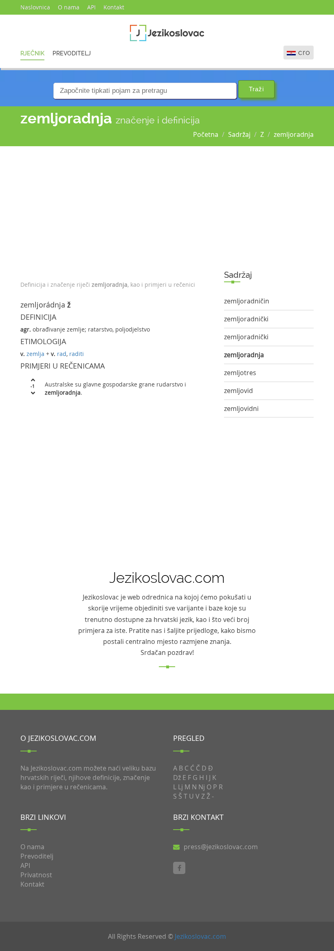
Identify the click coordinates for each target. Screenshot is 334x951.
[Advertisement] (116, 211)
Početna (205, 134)
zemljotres (240, 372)
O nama (68, 7)
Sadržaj (239, 134)
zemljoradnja (294, 134)
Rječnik (32, 53)
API (91, 7)
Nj (201, 786)
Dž (177, 777)
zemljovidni (241, 408)
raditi (76, 354)
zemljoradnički (246, 318)
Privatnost (36, 874)
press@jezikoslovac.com (221, 846)
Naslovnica (35, 7)
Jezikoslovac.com (200, 936)
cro (304, 52)
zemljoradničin (246, 301)
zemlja (35, 354)
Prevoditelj (72, 53)
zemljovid (238, 390)
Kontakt (113, 7)
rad (61, 354)
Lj (180, 786)
